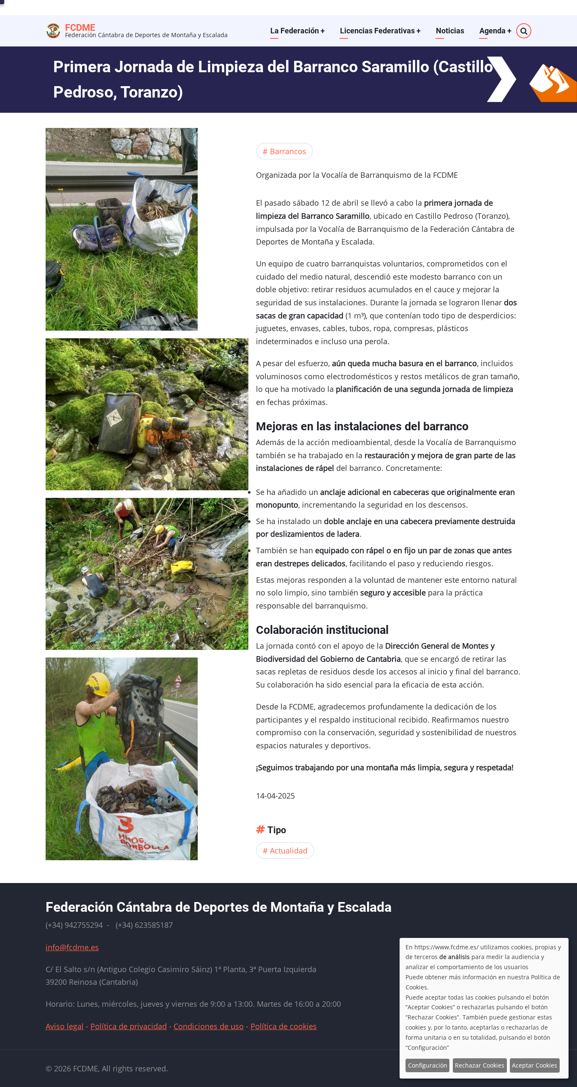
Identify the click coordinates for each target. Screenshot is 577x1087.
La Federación (297, 30)
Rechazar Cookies (479, 1065)
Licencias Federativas (380, 30)
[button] (122, 232)
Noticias (450, 30)
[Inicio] (53, 29)
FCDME (80, 27)
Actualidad (289, 850)
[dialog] (484, 1008)
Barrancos (288, 151)
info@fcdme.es (72, 947)
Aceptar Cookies (534, 1065)
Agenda (495, 30)
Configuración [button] (427, 1065)
